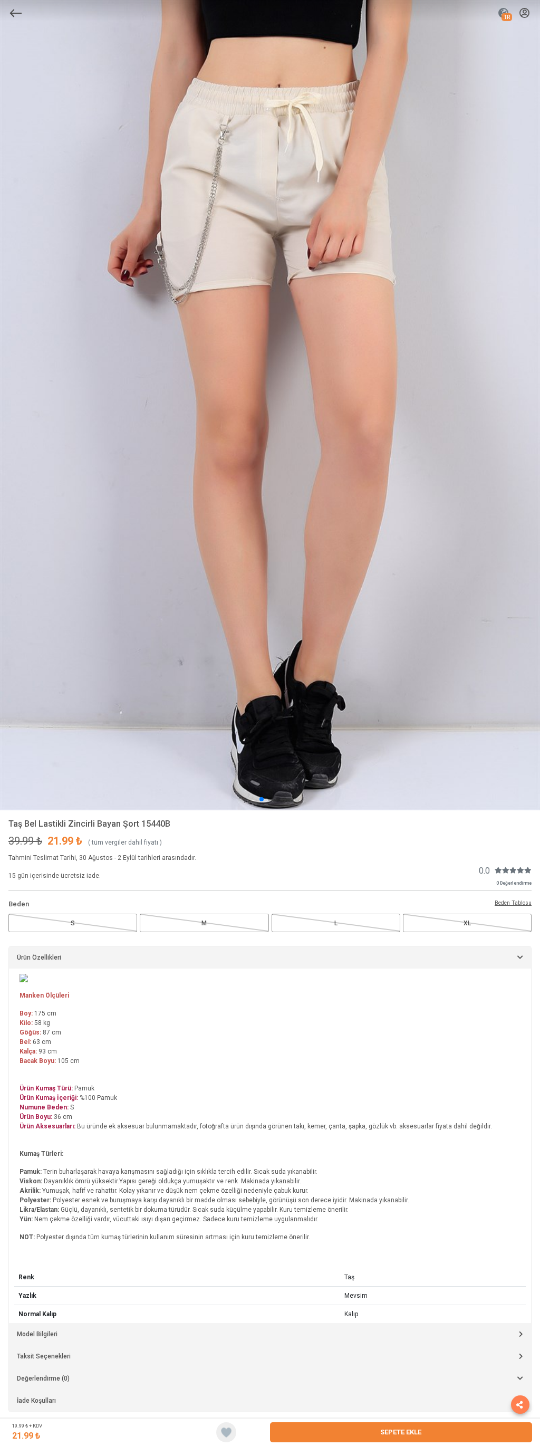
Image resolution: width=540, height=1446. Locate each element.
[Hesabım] (524, 13)
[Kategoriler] (16, 13)
